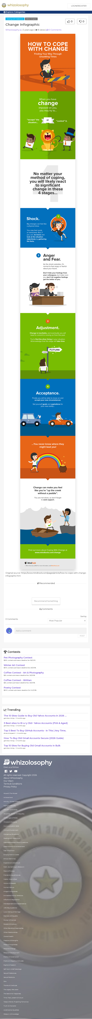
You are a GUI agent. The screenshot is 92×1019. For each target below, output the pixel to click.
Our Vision (8, 781)
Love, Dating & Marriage (12, 912)
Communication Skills (11, 826)
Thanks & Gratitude (10, 985)
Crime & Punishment (11, 830)
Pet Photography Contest (18, 657)
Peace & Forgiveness (10, 944)
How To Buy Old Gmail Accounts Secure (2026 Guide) (34, 738)
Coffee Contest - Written (18, 680)
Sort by (83, 616)
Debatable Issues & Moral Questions (16, 842)
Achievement (8, 797)
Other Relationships (10, 932)
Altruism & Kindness (10, 810)
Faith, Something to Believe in (14, 867)
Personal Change (9, 949)
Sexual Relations (9, 977)
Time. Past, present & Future (13, 998)
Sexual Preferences (10, 973)
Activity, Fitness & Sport (12, 801)
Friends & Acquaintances (12, 875)
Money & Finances (10, 920)
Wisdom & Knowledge (11, 1014)
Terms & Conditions (13, 784)
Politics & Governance (11, 957)
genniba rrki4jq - (10, 718)
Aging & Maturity (10, 805)
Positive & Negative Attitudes (13, 961)
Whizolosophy (12, 30)
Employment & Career (11, 855)
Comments (55, 30)
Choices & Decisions (10, 822)
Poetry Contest (12, 687)
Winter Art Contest (14, 665)
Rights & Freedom (10, 965)
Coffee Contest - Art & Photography (24, 672)
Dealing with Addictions (15, 19)
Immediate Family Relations (13, 895)
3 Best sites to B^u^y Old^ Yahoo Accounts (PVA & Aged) (36, 723)
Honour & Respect (10, 883)
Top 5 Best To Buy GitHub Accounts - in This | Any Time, (35, 730)
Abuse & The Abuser (10, 793)
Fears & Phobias (9, 871)
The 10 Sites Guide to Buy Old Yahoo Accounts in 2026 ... (35, 715)
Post (82, 636)
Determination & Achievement (14, 846)
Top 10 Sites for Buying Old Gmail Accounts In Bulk (32, 745)
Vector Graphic (31, 19)
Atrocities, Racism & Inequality (14, 814)
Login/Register (78, 6)
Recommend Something (46, 601)
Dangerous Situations (11, 834)
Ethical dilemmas (10, 859)
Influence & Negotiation (12, 899)
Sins (5, 981)
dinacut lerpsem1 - (10, 733)
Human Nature (9, 887)
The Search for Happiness (12, 993)
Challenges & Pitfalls (10, 818)
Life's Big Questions (10, 908)
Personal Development (11, 953)
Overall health (8, 936)
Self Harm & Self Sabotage (12, 969)
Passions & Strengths (11, 940)
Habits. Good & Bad (10, 879)
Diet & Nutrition (9, 850)
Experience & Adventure (12, 863)
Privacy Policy (10, 787)
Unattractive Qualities (11, 1010)
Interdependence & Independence (15, 904)
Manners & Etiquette (11, 916)
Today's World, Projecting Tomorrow (16, 1002)
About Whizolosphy (13, 778)
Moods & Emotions (10, 924)
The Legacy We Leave (11, 989)
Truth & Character (10, 1006)
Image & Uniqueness (10, 891)
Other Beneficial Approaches (13, 928)
